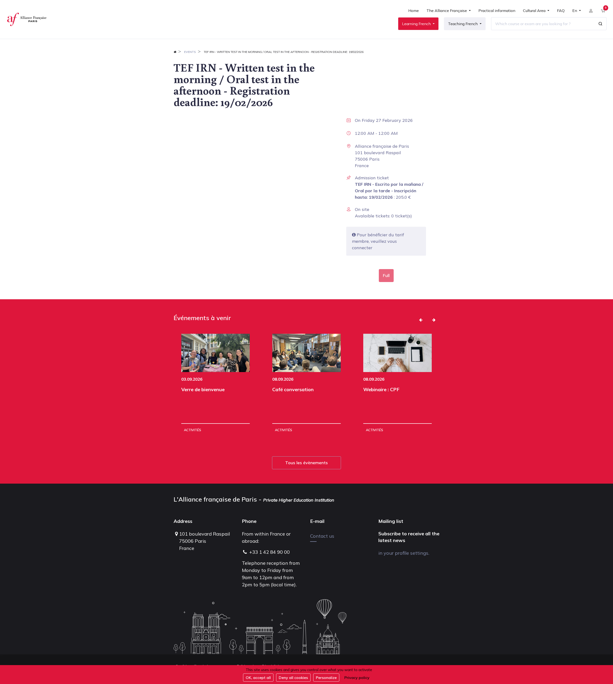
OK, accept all (258, 677)
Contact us (322, 536)
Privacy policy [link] (356, 677)
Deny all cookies (293, 677)
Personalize (326, 677)
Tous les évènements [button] (306, 462)
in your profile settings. (403, 553)
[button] (420, 320)
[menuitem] (413, 12)
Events (190, 52)
